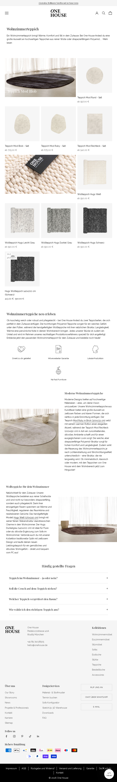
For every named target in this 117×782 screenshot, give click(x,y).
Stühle (95, 659)
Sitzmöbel (97, 644)
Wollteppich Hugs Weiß (89, 194)
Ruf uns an (96, 687)
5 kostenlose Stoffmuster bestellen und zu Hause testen (58, 3)
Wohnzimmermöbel (102, 634)
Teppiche (96, 664)
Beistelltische (98, 670)
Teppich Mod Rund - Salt (89, 97)
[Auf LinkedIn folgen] (38, 736)
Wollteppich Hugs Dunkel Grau (56, 242)
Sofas (94, 649)
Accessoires (98, 675)
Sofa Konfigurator (50, 702)
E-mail (96, 707)
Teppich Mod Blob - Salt (17, 146)
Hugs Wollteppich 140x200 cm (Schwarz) (20, 293)
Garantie (90, 768)
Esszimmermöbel (101, 639)
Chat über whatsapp (96, 697)
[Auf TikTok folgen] (30, 736)
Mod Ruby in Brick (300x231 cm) (89, 420)
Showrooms (11, 697)
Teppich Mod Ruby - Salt (53, 146)
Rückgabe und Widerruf (42, 768)
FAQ (44, 718)
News (7, 702)
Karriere (8, 718)
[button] (109, 774)
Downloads (48, 713)
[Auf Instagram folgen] (14, 736)
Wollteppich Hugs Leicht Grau (20, 242)
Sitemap (9, 723)
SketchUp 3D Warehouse (54, 708)
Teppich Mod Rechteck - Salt (91, 146)
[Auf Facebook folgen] (6, 736)
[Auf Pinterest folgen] (22, 736)
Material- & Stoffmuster (53, 692)
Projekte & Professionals (17, 708)
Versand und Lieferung (70, 768)
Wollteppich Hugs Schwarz (90, 242)
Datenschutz (105, 768)
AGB (24, 768)
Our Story (9, 692)
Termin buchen (49, 697)
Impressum (11, 768)
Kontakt (8, 713)
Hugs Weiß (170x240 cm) (26, 517)
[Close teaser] (103, 768)
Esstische (96, 654)
